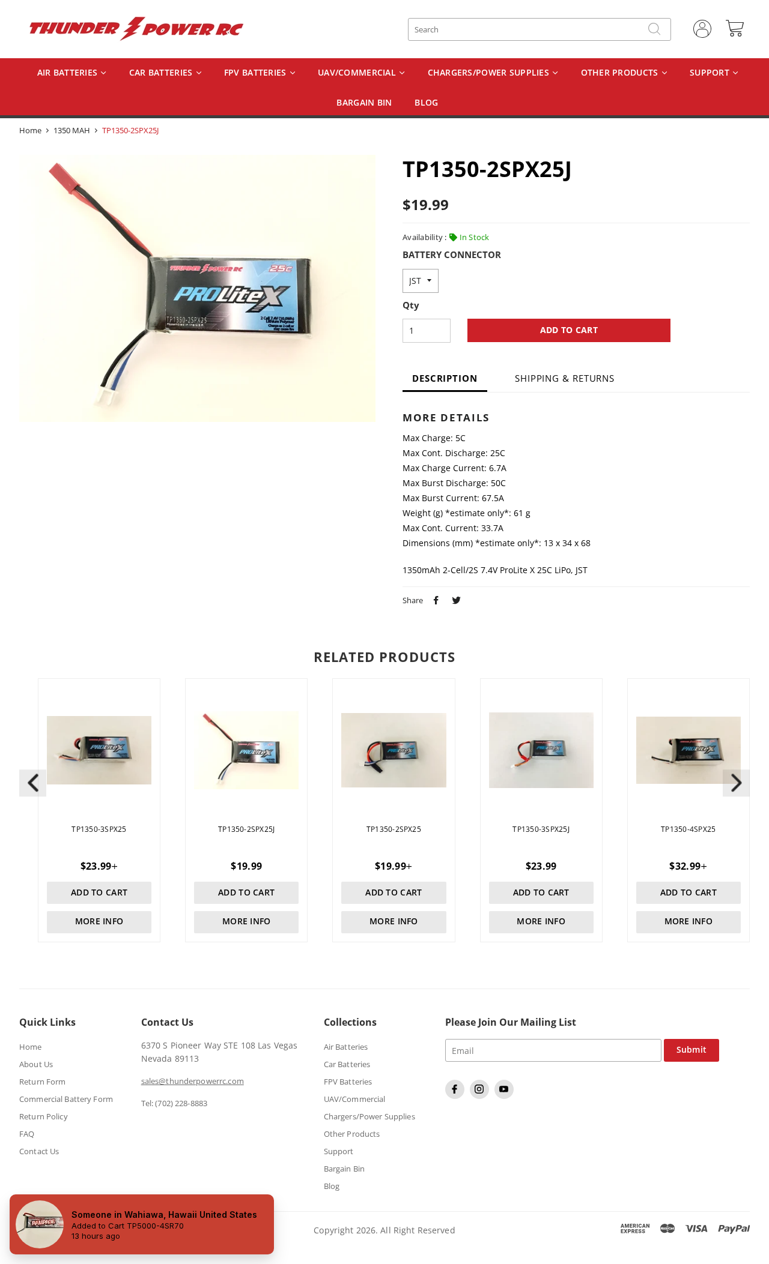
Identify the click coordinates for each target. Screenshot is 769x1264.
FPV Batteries (256, 73)
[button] (736, 782)
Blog (332, 1186)
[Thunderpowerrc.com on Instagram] (481, 1096)
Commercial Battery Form (66, 1099)
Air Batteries (68, 73)
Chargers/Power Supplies (490, 73)
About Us (36, 1064)
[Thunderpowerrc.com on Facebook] (456, 1096)
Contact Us (39, 1151)
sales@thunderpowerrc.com (192, 1081)
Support (711, 73)
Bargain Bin (344, 1168)
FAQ (26, 1133)
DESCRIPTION (445, 378)
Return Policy (43, 1116)
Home (30, 130)
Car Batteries (162, 73)
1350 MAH (71, 130)
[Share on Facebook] (434, 599)
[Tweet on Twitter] (455, 599)
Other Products (621, 73)
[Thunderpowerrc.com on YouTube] (505, 1096)
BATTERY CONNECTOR (452, 255)
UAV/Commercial (358, 73)
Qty (411, 305)
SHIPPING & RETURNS (565, 378)
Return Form (42, 1081)
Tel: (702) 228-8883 (174, 1103)
